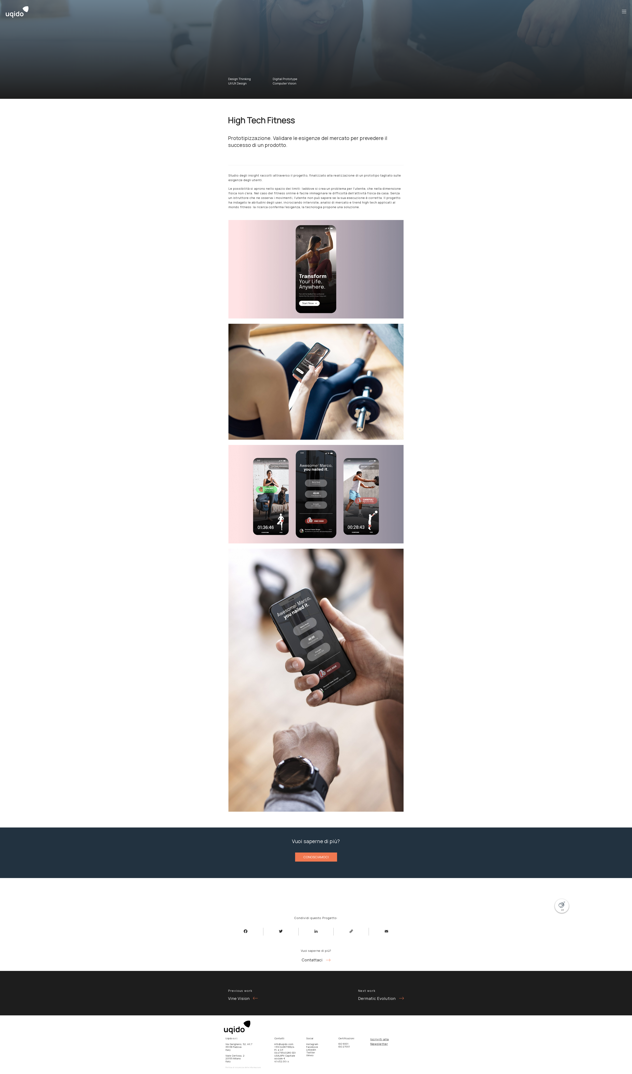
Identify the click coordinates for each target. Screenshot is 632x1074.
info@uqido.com (283, 1044)
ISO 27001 (344, 1046)
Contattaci (312, 960)
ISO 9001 (343, 1043)
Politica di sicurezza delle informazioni (243, 1067)
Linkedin (311, 1049)
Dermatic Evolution (377, 998)
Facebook (312, 1046)
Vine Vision (239, 998)
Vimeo (310, 1055)
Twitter (310, 1052)
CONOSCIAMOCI (316, 857)
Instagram (312, 1044)
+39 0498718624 (284, 1046)
